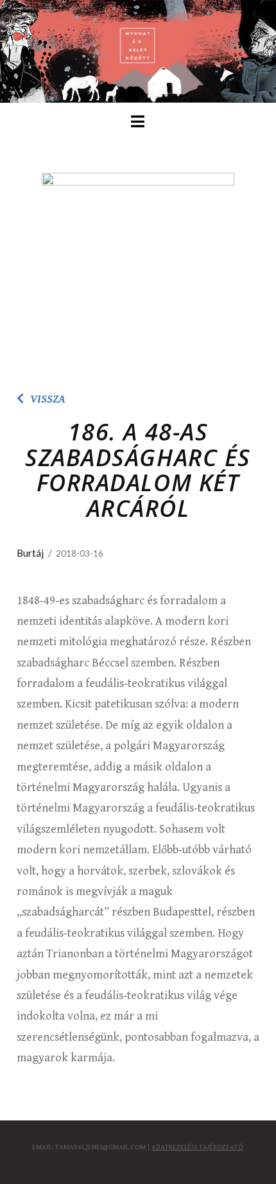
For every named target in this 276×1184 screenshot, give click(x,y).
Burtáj (30, 553)
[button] (137, 122)
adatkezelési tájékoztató (197, 1147)
